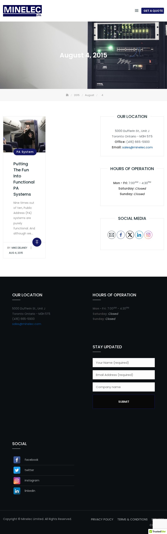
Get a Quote (153, 11)
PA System (25, 152)
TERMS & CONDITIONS (132, 519)
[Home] (67, 95)
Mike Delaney (17, 247)
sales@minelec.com (137, 147)
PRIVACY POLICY (102, 519)
